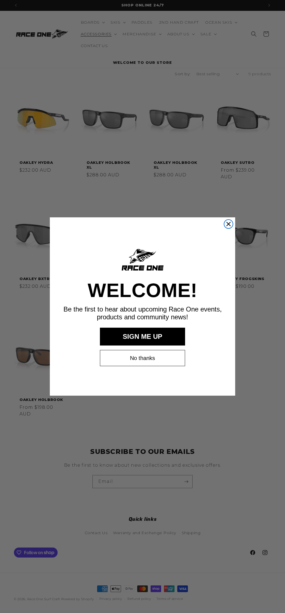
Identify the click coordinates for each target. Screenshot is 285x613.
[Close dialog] (228, 224)
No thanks (142, 358)
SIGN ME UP (142, 336)
